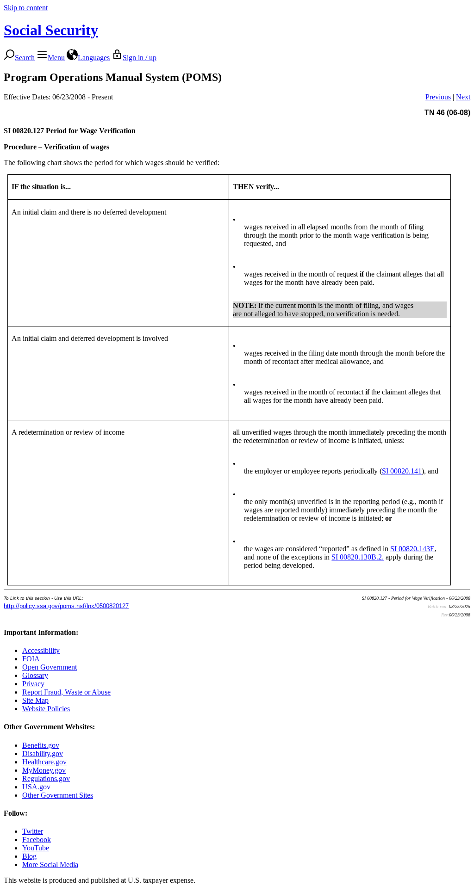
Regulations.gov (46, 778)
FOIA (31, 659)
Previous (438, 97)
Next (463, 97)
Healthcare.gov (44, 762)
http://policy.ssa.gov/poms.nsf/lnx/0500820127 (66, 606)
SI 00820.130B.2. (357, 557)
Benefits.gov (40, 745)
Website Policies (46, 709)
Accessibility (41, 650)
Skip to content (26, 8)
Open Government (49, 667)
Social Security (51, 30)
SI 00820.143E (412, 549)
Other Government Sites (57, 795)
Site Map (35, 700)
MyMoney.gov (44, 770)
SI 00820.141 (402, 471)
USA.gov (36, 787)
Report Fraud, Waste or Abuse (66, 692)
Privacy (33, 684)
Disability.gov (42, 753)
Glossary (35, 675)
